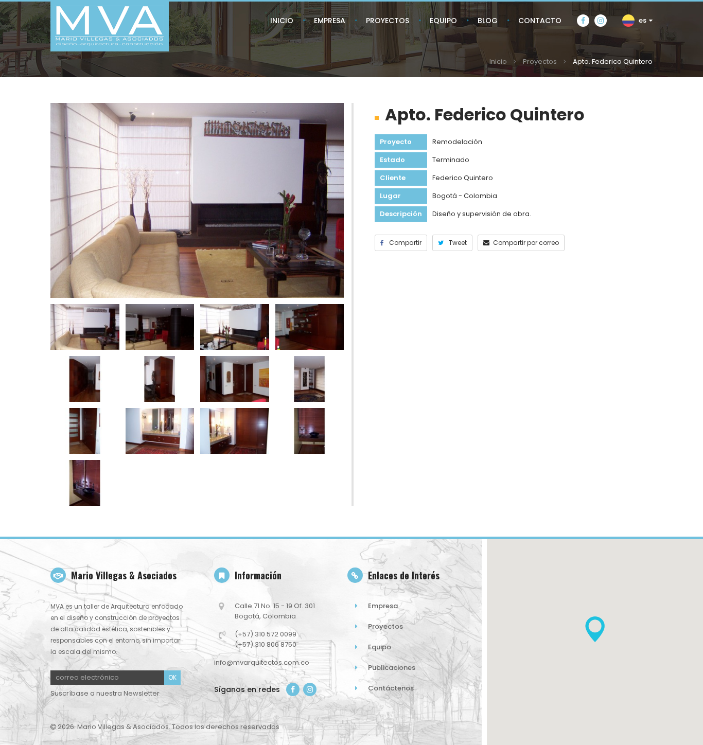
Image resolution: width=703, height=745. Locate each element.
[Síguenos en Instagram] (600, 20)
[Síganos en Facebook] (293, 689)
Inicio (498, 61)
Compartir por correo (526, 242)
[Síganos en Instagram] (310, 689)
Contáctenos (391, 688)
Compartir (404, 242)
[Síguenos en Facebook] (583, 20)
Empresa (383, 606)
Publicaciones (391, 667)
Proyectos (540, 61)
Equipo (379, 647)
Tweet (457, 242)
